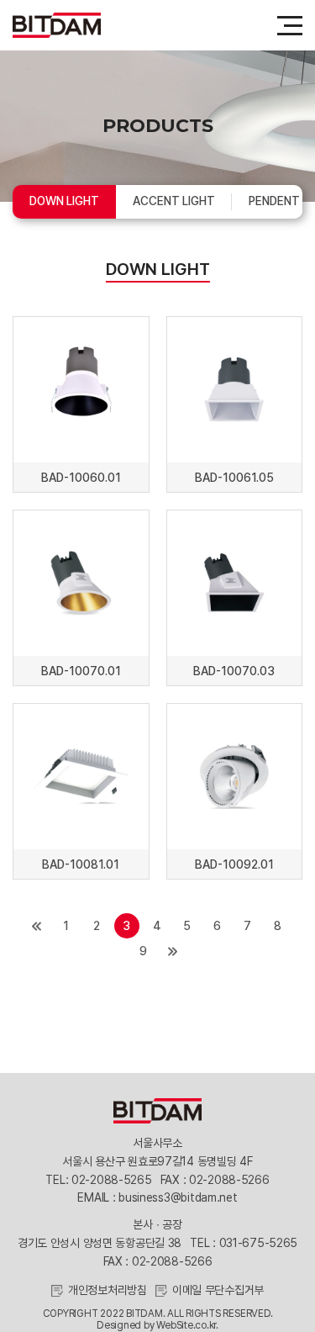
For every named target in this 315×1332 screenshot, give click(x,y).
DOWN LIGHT (64, 201)
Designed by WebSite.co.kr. (157, 1325)
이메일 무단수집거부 (218, 1290)
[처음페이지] (37, 925)
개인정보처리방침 (107, 1290)
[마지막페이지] (173, 951)
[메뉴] (289, 25)
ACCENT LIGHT (174, 201)
